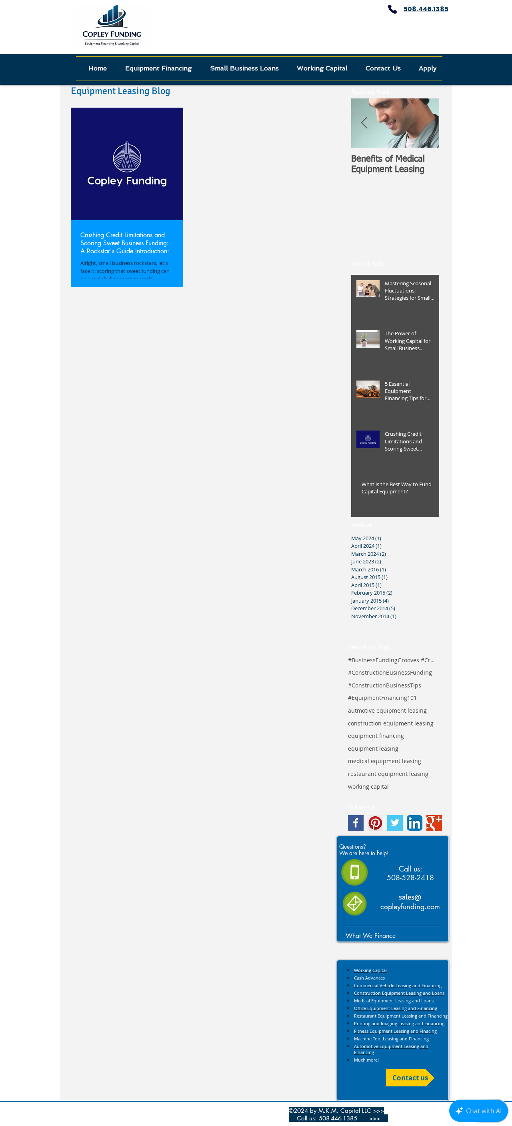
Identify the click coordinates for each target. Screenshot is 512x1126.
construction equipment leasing (391, 723)
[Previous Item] (364, 123)
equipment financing (376, 735)
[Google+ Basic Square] (434, 823)
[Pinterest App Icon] (375, 823)
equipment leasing (373, 748)
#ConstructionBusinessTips (384, 685)
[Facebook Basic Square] (356, 823)
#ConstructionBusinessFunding (390, 672)
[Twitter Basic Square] (395, 823)
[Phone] (392, 9)
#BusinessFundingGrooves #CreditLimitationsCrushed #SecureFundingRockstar (392, 660)
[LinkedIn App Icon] (414, 823)
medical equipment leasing (384, 761)
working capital (368, 786)
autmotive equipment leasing (387, 710)
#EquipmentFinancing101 (382, 697)
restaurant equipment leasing (388, 773)
